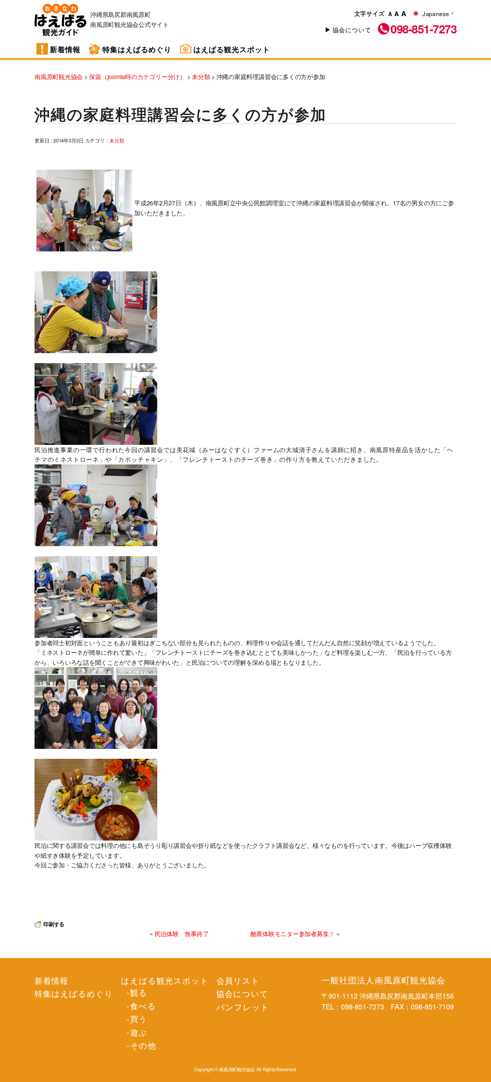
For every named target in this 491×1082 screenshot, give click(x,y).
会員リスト (238, 980)
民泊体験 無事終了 (182, 933)
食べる (143, 1005)
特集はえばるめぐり (136, 49)
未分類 (116, 140)
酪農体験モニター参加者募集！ (292, 933)
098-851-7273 (423, 29)
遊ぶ (138, 1032)
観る (138, 992)
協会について (352, 29)
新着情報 (65, 49)
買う (138, 1018)
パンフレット (242, 1007)
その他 (143, 1045)
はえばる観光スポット (231, 49)
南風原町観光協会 (60, 20)
